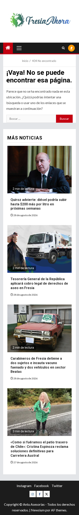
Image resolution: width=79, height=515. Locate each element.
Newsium (38, 510)
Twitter (57, 486)
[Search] (63, 48)
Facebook (41, 486)
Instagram (24, 486)
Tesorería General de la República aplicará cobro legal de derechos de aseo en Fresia (39, 283)
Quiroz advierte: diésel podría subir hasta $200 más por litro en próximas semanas (39, 204)
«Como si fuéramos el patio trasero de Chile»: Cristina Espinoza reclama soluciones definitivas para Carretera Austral (39, 448)
